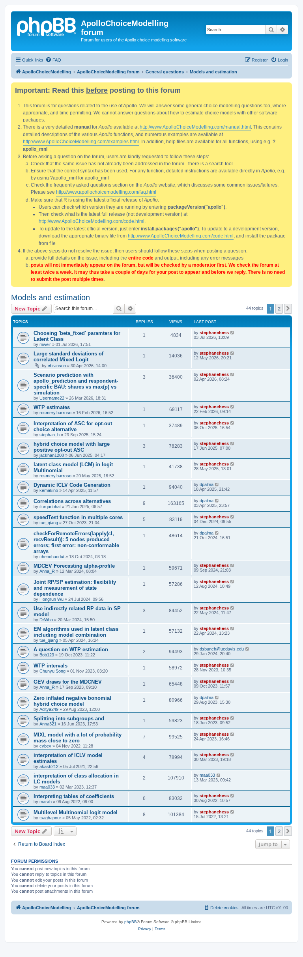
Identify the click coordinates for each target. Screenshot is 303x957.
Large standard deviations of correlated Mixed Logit (68, 357)
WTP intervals (50, 666)
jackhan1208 (51, 455)
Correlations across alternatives (72, 501)
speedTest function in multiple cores (78, 517)
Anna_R (47, 571)
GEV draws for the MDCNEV (68, 682)
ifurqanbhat (50, 506)
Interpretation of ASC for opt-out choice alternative (73, 426)
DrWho (46, 619)
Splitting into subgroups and (69, 718)
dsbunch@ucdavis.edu (222, 649)
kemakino (48, 490)
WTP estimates (52, 407)
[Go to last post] (232, 332)
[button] (288, 308)
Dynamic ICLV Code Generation (72, 485)
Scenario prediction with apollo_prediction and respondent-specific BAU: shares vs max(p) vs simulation (76, 384)
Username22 (51, 398)
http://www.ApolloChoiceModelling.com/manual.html (195, 127)
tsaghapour (50, 817)
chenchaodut (51, 556)
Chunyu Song (52, 671)
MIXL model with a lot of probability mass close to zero (78, 738)
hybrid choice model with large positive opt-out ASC (72, 447)
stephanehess (214, 332)
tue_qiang (48, 522)
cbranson (57, 365)
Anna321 (47, 723)
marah (45, 801)
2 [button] (279, 308)
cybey (45, 746)
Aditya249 (48, 709)
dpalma (206, 484)
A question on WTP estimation (71, 649)
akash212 (48, 766)
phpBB (130, 922)
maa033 (47, 787)
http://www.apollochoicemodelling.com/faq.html (106, 192)
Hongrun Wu (51, 599)
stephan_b (49, 434)
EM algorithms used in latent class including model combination (76, 632)
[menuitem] (53, 60)
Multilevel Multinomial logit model (76, 812)
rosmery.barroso (55, 412)
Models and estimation (50, 297)
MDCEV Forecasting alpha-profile (74, 566)
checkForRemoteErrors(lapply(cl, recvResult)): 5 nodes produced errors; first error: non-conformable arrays (76, 542)
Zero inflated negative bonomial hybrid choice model (72, 701)
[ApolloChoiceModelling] (47, 25)
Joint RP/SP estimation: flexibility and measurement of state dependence (75, 588)
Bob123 (46, 654)
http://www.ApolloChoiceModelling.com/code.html (91, 221)
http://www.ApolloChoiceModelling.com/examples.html (81, 141)
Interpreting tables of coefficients (74, 796)
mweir (45, 344)
